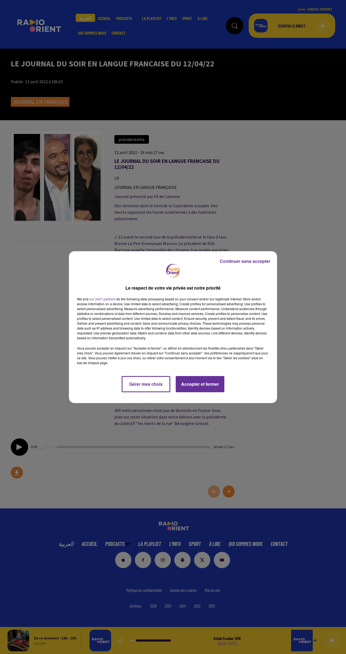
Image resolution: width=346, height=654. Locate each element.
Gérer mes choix (146, 384)
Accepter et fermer (200, 384)
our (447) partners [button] (102, 299)
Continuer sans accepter (245, 261)
